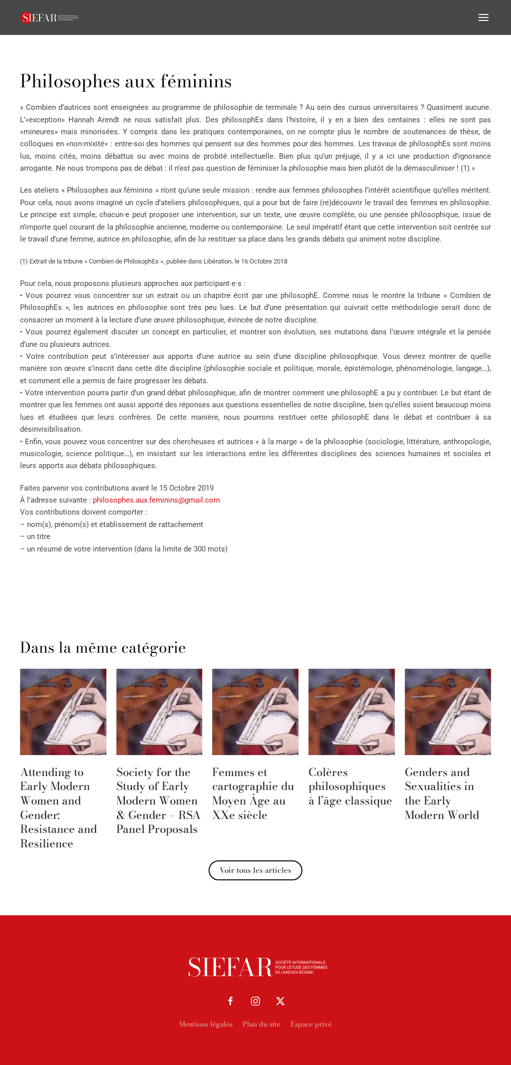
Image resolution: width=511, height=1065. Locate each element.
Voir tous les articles (255, 870)
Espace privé (311, 1024)
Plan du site (261, 1024)
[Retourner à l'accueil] (50, 17)
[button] (483, 17)
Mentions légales (206, 1024)
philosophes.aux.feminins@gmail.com (156, 500)
